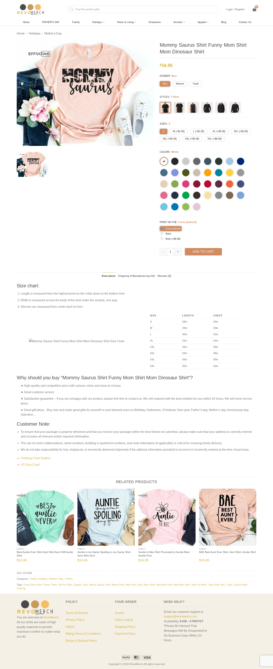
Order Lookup (124, 619)
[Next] (250, 529)
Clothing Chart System (35, 458)
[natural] (164, 184)
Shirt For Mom (199, 584)
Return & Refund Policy (81, 640)
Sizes (163, 123)
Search (119, 613)
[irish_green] (186, 195)
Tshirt (229, 584)
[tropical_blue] (218, 173)
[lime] (186, 207)
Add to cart (203, 251)
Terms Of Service (77, 613)
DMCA (70, 626)
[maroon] (218, 184)
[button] (235, 9)
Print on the (168, 222)
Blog (223, 22)
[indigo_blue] (164, 173)
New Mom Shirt (181, 584)
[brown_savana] (229, 195)
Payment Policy (125, 633)
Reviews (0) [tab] (164, 276)
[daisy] (229, 173)
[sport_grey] (240, 173)
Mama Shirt (118, 584)
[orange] (229, 184)
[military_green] (186, 173)
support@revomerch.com (180, 616)
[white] (164, 161)
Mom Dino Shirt (134, 584)
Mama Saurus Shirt (99, 584)
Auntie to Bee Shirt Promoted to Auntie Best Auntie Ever (163, 554)
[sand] (197, 173)
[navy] (175, 195)
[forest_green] (218, 161)
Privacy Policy (75, 619)
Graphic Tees (81, 584)
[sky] (164, 207)
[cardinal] (197, 184)
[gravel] (218, 195)
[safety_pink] (164, 195)
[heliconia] (186, 184)
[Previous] (22, 529)
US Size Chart (30, 464)
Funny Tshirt (50, 584)
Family (76, 22)
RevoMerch (51, 617)
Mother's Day (53, 33)
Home (26, 22)
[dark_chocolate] (197, 195)
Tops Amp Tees (216, 584)
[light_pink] (197, 207)
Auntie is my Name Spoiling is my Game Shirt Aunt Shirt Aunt (104, 554)
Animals (178, 22)
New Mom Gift (164, 584)
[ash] (186, 161)
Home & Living (125, 22)
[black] (175, 161)
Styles (164, 96)
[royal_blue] (240, 161)
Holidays (97, 22)
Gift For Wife (65, 584)
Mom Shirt (149, 584)
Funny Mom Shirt (32, 584)
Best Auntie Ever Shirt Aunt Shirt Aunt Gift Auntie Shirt (45, 554)
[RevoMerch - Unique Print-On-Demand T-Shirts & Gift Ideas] (31, 9)
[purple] (240, 184)
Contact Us (245, 22)
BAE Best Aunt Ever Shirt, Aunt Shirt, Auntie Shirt (227, 552)
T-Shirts (68, 578)
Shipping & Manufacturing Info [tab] (136, 276)
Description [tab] (109, 276)
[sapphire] (175, 207)
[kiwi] (175, 184)
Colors (165, 152)
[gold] (208, 173)
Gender (165, 76)
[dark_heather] (208, 161)
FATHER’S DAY (51, 22)
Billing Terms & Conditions (83, 633)
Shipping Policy (125, 626)
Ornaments (155, 22)
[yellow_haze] (208, 195)
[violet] (175, 173)
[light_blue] (229, 161)
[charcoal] (197, 161)
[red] (208, 184)
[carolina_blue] (240, 195)
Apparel (202, 22)
